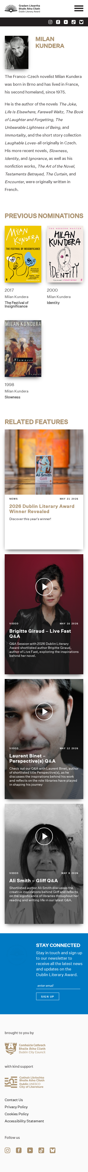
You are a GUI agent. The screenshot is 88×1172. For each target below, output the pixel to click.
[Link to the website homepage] (33, 9)
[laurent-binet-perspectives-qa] (44, 739)
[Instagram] (50, 22)
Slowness (12, 397)
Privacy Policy (16, 1107)
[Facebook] (58, 22)
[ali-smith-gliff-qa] (44, 864)
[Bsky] (81, 22)
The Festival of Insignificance (16, 304)
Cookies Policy (17, 1114)
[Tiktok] (74, 22)
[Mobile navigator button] (78, 8)
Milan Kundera (16, 297)
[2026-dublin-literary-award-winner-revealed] (44, 489)
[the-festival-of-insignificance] (23, 254)
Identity (53, 302)
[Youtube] (66, 22)
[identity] (65, 254)
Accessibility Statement (24, 1121)
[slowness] (23, 348)
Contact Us (14, 1100)
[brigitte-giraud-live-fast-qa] (44, 614)
